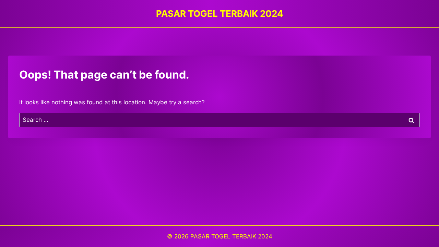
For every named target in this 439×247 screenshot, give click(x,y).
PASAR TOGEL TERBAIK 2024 (231, 236)
